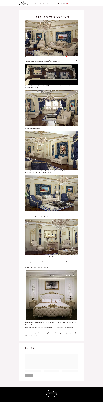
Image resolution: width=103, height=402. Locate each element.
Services (47, 3)
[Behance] (51, 396)
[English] (67, 3)
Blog (58, 3)
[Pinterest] (48, 396)
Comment (27, 353)
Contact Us (63, 3)
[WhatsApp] (54, 396)
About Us (42, 3)
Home (36, 3)
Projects (52, 3)
